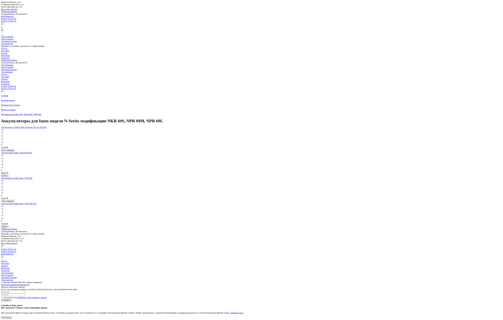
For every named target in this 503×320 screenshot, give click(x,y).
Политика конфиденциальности (15, 285)
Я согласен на (25, 297)
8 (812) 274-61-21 (8, 21)
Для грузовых (7, 39)
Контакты (5, 55)
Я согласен (6, 318)
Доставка (5, 51)
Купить (5, 176)
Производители (8, 100)
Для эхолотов (7, 44)
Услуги (4, 48)
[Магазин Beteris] (9, 11)
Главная (4, 96)
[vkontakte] (3, 93)
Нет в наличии (7, 150)
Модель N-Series (8, 110)
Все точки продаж (9, 9)
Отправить (6, 300)
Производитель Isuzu (10, 105)
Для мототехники (9, 41)
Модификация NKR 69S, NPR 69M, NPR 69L (21, 114)
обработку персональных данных (32, 297)
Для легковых (7, 37)
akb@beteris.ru (7, 16)
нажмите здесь (236, 313)
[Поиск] (251, 24)
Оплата (4, 53)
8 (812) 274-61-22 (8, 19)
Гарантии (5, 58)
